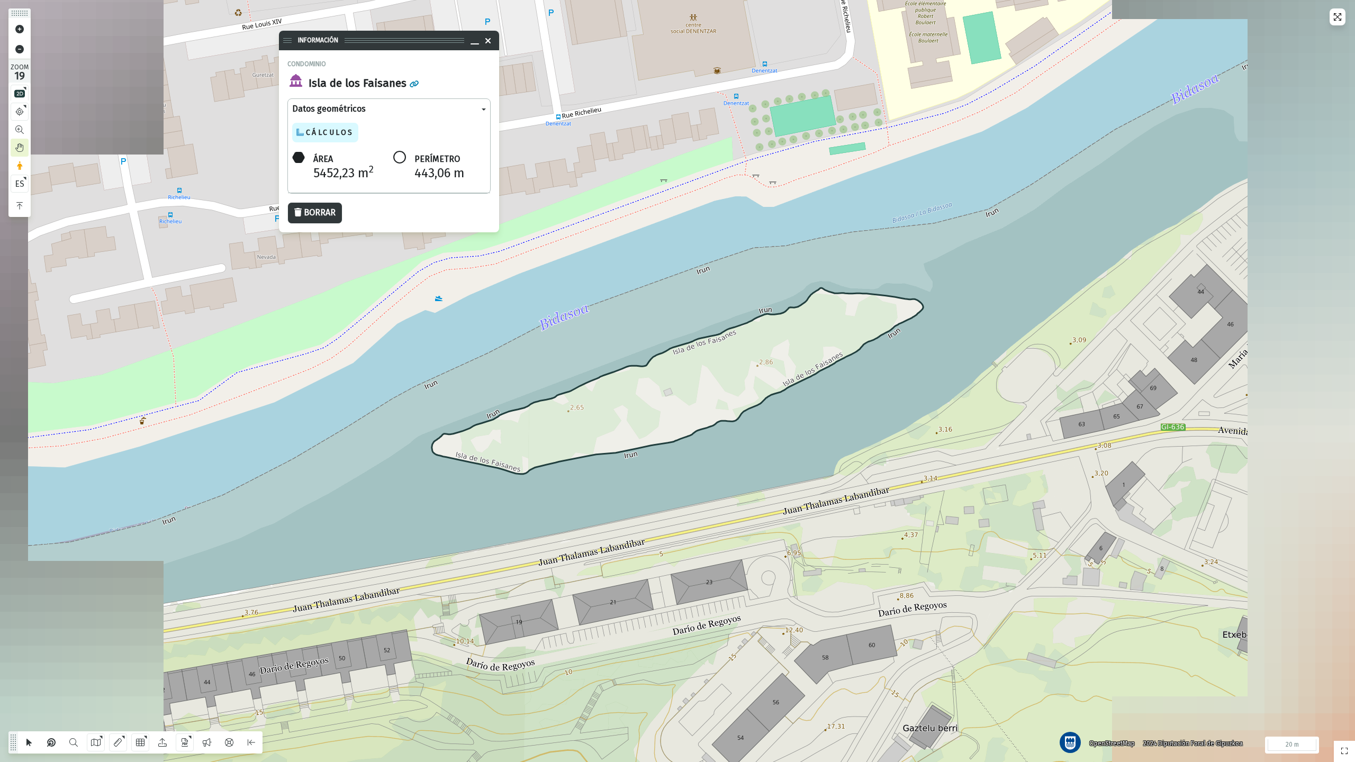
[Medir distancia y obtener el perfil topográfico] (118, 742)
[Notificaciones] (207, 742)
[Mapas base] (96, 742)
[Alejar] (20, 49)
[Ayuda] (229, 742)
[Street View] (20, 166)
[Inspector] (51, 742)
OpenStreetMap (1112, 743)
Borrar (320, 212)
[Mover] (20, 148)
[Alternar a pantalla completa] (1337, 16)
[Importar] (162, 742)
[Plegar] (20, 206)
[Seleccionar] (29, 742)
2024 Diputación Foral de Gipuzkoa (1193, 743)
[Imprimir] (185, 742)
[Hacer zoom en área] (20, 130)
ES (19, 184)
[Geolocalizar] (20, 112)
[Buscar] (74, 742)
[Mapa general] (1344, 751)
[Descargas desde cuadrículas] (140, 742)
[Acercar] (20, 29)
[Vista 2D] (20, 94)
